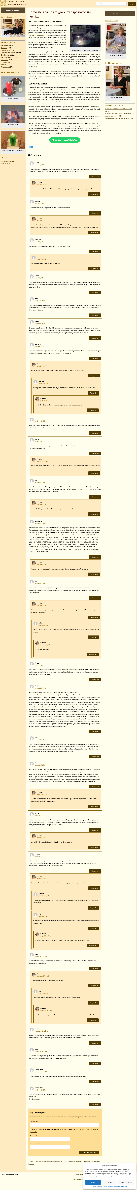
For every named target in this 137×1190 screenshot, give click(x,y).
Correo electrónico (37, 1144)
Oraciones (4, 62)
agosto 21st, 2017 (42, 259)
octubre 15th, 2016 (40, 441)
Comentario (34, 1121)
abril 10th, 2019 (41, 220)
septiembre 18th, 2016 (43, 564)
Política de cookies (97, 1186)
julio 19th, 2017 (39, 242)
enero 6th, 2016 (39, 856)
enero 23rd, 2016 (42, 794)
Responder (95, 177)
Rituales (3, 64)
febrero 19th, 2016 (44, 993)
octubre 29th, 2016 (40, 421)
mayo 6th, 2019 (39, 165)
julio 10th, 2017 (39, 278)
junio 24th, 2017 (44, 383)
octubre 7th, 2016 (45, 645)
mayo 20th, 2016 (44, 916)
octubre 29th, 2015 (40, 1090)
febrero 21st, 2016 (46, 1010)
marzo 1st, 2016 (39, 665)
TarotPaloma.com (15, 1)
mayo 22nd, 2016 (45, 936)
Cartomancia (5, 50)
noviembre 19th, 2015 (41, 1031)
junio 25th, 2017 (40, 301)
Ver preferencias (126, 1182)
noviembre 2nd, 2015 (41, 1072)
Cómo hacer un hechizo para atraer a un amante (82, 1161)
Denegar (110, 1182)
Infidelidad (4, 60)
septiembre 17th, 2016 (41, 523)
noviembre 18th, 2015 (41, 1051)
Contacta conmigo (13, 10)
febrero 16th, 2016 (40, 740)
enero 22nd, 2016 (40, 765)
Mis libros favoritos (7, 161)
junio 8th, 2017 (39, 346)
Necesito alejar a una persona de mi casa (119, 118)
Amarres (4, 48)
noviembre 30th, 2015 (41, 956)
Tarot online (5, 67)
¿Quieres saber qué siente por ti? (16, 4)
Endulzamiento (6, 55)
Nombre (33, 1136)
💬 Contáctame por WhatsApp (64, 140)
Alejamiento (5, 45)
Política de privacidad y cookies (112, 1186)
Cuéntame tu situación (120, 14)
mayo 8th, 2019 (41, 184)
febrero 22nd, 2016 (44, 896)
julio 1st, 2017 (44, 400)
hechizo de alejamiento (37, 35)
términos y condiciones (81, 1129)
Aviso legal (124, 1186)
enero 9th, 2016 (41, 837)
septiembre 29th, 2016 (41, 482)
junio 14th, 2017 (40, 323)
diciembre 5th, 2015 (43, 976)
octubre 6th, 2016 (44, 625)
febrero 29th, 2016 (40, 688)
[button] (133, 1166)
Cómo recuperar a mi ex (9, 52)
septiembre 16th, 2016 (41, 583)
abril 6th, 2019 (39, 203)
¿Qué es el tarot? (6, 163)
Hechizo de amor (7, 57)
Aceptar (93, 1182)
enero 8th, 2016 (39, 815)
